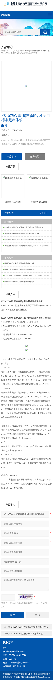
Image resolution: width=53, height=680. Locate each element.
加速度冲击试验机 (13, 202)
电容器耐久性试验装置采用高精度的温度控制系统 (23, 240)
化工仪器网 (38, 674)
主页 (12, 51)
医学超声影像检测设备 (33, 51)
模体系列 (47, 51)
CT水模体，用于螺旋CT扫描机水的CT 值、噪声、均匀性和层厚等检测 (28, 275)
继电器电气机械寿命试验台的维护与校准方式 (22, 233)
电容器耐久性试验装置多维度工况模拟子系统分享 (23, 227)
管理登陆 (46, 674)
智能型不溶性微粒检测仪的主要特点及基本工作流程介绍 (26, 246)
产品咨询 (11, 156)
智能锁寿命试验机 (38, 202)
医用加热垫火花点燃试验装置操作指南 (19, 263)
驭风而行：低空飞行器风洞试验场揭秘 (19, 282)
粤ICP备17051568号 (28, 677)
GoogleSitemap (43, 677)
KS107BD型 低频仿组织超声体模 (28, 633)
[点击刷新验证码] (25, 596)
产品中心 (19, 51)
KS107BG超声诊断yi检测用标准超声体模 (31, 627)
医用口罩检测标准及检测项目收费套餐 (19, 269)
